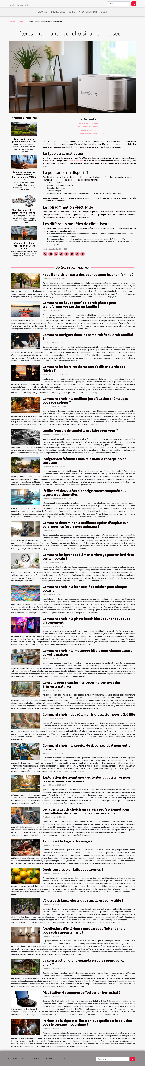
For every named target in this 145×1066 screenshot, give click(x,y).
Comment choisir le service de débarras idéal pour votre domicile (87, 747)
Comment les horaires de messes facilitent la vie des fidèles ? (84, 368)
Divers (104, 12)
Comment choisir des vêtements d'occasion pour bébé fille (89, 714)
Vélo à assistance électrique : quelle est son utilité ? (83, 900)
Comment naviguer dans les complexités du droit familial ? (88, 336)
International (58, 12)
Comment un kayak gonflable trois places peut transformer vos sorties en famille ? (79, 304)
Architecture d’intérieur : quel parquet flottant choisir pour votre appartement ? (85, 930)
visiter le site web (75, 161)
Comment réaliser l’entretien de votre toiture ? (24, 245)
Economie (42, 12)
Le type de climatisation (88, 123)
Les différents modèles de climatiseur (88, 134)
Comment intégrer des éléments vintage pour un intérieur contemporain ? (88, 556)
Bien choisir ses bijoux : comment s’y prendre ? (24, 211)
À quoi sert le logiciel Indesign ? (67, 841)
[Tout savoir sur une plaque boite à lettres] (24, 129)
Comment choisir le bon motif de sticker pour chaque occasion (85, 588)
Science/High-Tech (88, 12)
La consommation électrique (88, 130)
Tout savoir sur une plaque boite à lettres (24, 140)
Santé (72, 12)
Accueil (12, 21)
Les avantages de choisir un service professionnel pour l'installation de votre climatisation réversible (86, 811)
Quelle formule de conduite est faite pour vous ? (80, 430)
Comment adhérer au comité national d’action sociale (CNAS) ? (24, 175)
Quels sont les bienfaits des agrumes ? (73, 869)
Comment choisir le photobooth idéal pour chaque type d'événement (86, 620)
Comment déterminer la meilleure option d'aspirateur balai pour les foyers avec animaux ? (85, 524)
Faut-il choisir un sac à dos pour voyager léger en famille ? (88, 274)
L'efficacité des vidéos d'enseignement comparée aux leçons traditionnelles (84, 492)
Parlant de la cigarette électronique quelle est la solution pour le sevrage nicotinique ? (87, 1022)
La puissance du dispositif (88, 127)
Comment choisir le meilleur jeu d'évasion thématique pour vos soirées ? (86, 400)
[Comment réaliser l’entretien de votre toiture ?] (24, 233)
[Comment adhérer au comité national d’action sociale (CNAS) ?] (24, 162)
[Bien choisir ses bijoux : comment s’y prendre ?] (24, 200)
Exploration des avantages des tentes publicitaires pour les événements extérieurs (87, 779)
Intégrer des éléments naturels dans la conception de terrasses (84, 460)
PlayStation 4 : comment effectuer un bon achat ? (82, 992)
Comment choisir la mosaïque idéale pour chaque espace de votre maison (87, 652)
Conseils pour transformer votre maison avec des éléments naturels (82, 684)
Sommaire (90, 119)
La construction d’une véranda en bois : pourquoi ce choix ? (83, 962)
